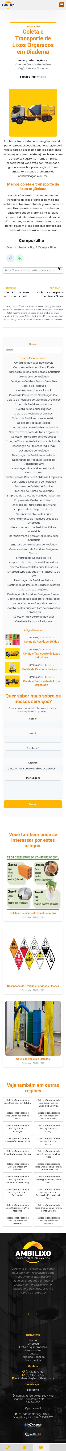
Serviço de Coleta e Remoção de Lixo (34, 381)
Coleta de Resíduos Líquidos (33, 409)
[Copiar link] (60, 269)
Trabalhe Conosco (33, 1357)
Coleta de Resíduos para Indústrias (34, 418)
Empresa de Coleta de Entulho (34, 486)
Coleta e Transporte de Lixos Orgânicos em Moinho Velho (48, 1179)
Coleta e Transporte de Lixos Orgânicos (33, 432)
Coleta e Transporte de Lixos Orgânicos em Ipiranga (17, 1128)
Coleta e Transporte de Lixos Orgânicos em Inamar (48, 1141)
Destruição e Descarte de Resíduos (34, 482)
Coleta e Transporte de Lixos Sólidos (33, 437)
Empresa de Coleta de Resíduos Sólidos (33, 562)
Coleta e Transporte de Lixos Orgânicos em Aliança (48, 1128)
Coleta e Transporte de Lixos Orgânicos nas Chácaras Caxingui (48, 1103)
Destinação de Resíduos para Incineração (34, 599)
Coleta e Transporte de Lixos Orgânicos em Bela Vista (49, 1154)
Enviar (33, 804)
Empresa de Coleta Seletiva (33, 558)
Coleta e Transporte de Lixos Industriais (33, 427)
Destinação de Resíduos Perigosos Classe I (33, 594)
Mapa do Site (33, 1360)
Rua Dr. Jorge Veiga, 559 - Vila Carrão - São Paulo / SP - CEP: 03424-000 (34, 1399)
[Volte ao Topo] (41, 1447)
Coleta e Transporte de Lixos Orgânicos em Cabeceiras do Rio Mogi (17, 1179)
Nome (33, 718)
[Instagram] (36, 1314)
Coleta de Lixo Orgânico (34, 589)
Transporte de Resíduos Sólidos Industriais (33, 372)
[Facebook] (10, 258)
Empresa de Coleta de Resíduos (34, 491)
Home (21, 60)
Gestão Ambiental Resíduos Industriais (34, 567)
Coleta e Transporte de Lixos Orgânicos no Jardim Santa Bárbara (48, 1208)
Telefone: (33, 748)
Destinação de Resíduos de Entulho (34, 603)
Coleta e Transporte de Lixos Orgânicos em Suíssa (17, 1152)
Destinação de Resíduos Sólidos (33, 580)
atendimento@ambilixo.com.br (34, 1378)
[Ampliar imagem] (33, 113)
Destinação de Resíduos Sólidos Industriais (33, 585)
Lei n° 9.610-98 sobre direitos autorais (44, 319)
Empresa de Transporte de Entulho (34, 505)
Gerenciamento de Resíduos (34, 514)
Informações (37, 60)
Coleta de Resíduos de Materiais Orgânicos (34, 400)
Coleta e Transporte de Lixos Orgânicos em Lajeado (17, 1220)
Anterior (11, 288)
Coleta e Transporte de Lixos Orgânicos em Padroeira (17, 1167)
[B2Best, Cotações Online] (33, 1425)
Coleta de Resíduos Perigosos (33, 621)
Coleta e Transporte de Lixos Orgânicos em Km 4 (17, 1140)
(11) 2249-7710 (35, 1372)
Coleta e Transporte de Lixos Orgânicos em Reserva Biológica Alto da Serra (48, 1193)
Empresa (33, 1344)
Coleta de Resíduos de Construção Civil (33, 395)
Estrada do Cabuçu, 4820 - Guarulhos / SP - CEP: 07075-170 (33, 1415)
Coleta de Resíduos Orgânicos (34, 413)
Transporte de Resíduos (34, 376)
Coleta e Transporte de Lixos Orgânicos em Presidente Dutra (48, 1116)
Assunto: (33, 762)
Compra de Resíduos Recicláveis (33, 367)
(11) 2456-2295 (34, 1375)
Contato (33, 1353)
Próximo (55, 288)
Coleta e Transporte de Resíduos (33, 617)
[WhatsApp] (20, 258)
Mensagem (33, 778)
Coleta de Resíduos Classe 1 (33, 390)
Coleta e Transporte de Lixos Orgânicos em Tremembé (17, 1192)
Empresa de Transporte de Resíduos (34, 544)
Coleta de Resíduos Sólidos (33, 423)
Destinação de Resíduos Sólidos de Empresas (33, 477)
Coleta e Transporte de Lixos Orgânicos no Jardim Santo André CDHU (48, 1167)
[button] (61, 4)
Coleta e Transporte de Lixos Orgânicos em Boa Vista (17, 1116)
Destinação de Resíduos (34, 450)
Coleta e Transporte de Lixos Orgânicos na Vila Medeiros (17, 1208)
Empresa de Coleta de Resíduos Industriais (33, 495)
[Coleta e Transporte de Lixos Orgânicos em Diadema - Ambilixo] (8, 5)
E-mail (33, 733)
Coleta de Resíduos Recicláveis (33, 363)
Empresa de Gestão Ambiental (33, 500)
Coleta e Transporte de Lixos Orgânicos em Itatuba (17, 1101)
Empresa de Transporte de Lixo (33, 509)
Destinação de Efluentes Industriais (34, 446)
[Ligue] (8, 1447)
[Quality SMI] (33, 1434)
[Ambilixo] (33, 1252)
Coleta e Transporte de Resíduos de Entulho (33, 441)
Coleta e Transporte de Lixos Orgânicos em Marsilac (48, 1220)
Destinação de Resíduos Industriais (33, 455)
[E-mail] (24, 1447)
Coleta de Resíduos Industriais (33, 404)
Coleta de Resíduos (34, 386)
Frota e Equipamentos (33, 1347)
